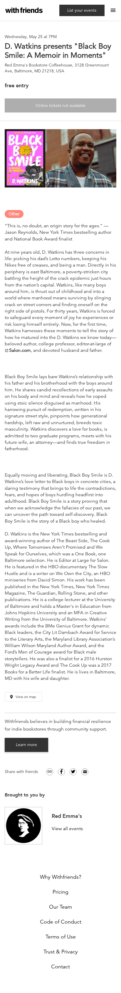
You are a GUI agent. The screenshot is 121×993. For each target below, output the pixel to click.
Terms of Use (61, 937)
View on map (22, 697)
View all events (67, 828)
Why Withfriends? (60, 877)
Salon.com (18, 350)
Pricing (60, 892)
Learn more (26, 744)
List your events (81, 10)
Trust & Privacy (60, 951)
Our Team (60, 907)
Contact (60, 966)
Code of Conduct (60, 922)
